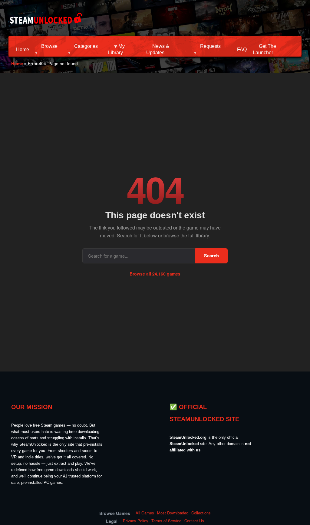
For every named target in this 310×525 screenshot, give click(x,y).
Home (22, 49)
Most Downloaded (172, 513)
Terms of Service (166, 520)
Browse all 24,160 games (155, 274)
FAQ (242, 49)
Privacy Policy (135, 520)
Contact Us (194, 520)
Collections (201, 513)
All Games (145, 513)
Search (211, 255)
